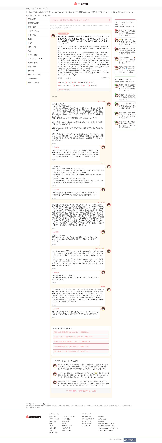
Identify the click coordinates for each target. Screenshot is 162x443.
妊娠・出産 (32, 27)
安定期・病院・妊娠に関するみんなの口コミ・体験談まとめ (72, 341)
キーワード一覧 (86, 421)
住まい (30, 39)
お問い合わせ (102, 419)
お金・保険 (32, 35)
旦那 (69, 82)
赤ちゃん (78, 85)
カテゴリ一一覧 (86, 423)
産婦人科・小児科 (34, 75)
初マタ (62, 82)
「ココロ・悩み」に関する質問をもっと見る (81, 391)
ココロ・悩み (32, 63)
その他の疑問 (32, 79)
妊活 (29, 51)
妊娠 (85, 85)
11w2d (92, 82)
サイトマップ (86, 426)
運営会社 (101, 417)
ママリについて (86, 417)
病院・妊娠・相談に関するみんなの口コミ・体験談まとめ (71, 346)
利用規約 (101, 421)
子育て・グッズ (33, 31)
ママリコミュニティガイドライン (108, 428)
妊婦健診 (93, 85)
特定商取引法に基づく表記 (106, 426)
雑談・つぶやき (33, 82)
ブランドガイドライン (88, 419)
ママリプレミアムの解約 (105, 430)
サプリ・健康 (32, 55)
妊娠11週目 (83, 82)
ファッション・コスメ (36, 59)
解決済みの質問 (33, 23)
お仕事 (30, 43)
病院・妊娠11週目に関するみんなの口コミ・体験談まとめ (71, 332)
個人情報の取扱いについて (106, 423)
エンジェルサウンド (66, 85)
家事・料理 (32, 47)
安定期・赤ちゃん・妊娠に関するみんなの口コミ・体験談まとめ (73, 337)
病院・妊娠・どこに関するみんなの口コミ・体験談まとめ (71, 351)
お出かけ (31, 71)
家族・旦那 (32, 67)
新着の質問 (32, 19)
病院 (75, 82)
